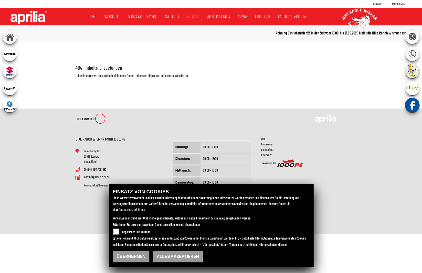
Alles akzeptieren (178, 256)
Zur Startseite (83, 82)
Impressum (398, 4)
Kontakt (377, 4)
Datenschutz (267, 150)
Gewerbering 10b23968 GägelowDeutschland (92, 156)
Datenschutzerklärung (132, 210)
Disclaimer (266, 155)
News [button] (242, 16)
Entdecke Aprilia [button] (292, 16)
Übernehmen (131, 256)
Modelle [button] (112, 16)
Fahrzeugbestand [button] (141, 16)
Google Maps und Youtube (135, 232)
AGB (263, 139)
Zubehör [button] (171, 16)
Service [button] (193, 16)
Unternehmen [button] (218, 16)
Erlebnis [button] (262, 16)
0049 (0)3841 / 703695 (95, 169)
